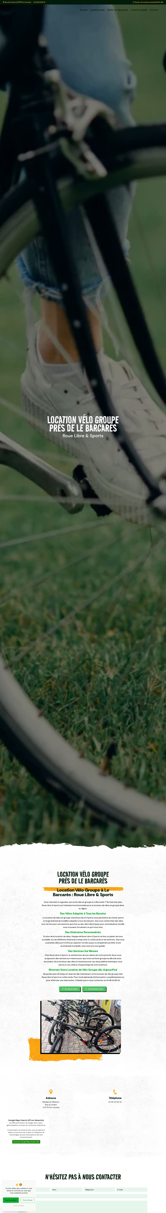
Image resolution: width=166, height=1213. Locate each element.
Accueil (83, 10)
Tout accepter (11, 1200)
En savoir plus (71, 989)
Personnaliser (18, 1205)
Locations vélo (97, 10)
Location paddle (139, 10)
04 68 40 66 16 (40, 2)
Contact (154, 10)
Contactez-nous (95, 989)
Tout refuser (27, 1200)
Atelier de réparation (117, 10)
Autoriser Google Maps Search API (26, 1142)
